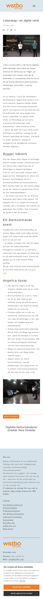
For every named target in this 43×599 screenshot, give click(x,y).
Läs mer (22, 581)
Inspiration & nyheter (12, 517)
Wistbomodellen (10, 508)
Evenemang (8, 520)
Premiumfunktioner (11, 511)
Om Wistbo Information (13, 514)
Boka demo (8, 529)
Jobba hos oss (9, 526)
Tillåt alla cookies (22, 587)
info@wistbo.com (16, 559)
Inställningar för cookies (21, 593)
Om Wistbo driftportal (12, 505)
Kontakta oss (9, 523)
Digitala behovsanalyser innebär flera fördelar (22, 428)
